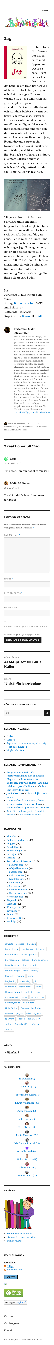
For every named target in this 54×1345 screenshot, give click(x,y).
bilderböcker (11, 954)
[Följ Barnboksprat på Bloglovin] (27, 1302)
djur (24, 965)
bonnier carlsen (26, 427)
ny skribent (28, 1002)
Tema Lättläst (22, 1024)
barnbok (31, 944)
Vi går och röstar (16, 750)
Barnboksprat (11, 1339)
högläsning (11, 981)
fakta (25, 970)
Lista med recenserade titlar (21, 1237)
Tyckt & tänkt (14, 918)
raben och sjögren (14, 1013)
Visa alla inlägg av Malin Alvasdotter (32, 412)
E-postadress (13, 593)
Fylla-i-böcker (16, 875)
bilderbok (41, 949)
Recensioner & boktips (19, 861)
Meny (45, 10)
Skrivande (12, 904)
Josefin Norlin (14, 793)
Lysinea (11, 739)
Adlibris (42, 316)
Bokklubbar (13, 847)
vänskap (36, 1024)
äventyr (9, 1029)
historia (20, 976)
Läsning (11, 857)
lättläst (28, 992)
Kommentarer (14, 1269)
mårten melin (12, 997)
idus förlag (25, 981)
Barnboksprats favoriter (20, 1233)
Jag (36, 427)
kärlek (38, 986)
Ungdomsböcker (18, 893)
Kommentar (12, 535)
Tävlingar (12, 911)
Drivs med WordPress (31, 1339)
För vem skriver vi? (30, 814)
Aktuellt (11, 836)
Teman (10, 914)
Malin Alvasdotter (16, 424)
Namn (8, 579)
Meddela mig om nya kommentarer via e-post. (26, 626)
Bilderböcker (10, 427)
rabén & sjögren (34, 1013)
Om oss (8, 1316)
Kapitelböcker (16, 879)
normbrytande (12, 1002)
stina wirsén (9, 430)
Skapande (12, 900)
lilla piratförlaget (13, 992)
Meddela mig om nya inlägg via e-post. (22, 634)
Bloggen (11, 843)
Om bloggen (11, 1323)
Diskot (10, 736)
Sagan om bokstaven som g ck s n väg (27, 743)
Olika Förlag (11, 1008)
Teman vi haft (14, 1240)
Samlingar (14, 882)
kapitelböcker (25, 986)
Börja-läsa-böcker (18, 868)
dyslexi (32, 965)
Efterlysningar (14, 850)
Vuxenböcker (16, 896)
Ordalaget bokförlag (31, 1008)
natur (25, 997)
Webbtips (11, 921)
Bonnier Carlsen (24, 303)
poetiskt (43, 427)
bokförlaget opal (29, 954)
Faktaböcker (15, 872)
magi (37, 992)
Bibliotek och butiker (18, 840)
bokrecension (12, 960)
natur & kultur (37, 997)
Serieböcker (15, 886)
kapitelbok (10, 986)
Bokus (26, 316)
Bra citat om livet (30, 779)
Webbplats (11, 607)
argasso (20, 944)
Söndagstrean (14, 907)
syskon (8, 1024)
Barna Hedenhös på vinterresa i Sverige (28, 807)
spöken (21, 1018)
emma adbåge (12, 970)
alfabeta (9, 944)
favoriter (9, 976)
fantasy (34, 970)
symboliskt (21, 430)
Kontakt (9, 1330)
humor (31, 976)
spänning (10, 1018)
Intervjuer (12, 854)
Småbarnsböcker (18, 889)
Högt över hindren (17, 747)
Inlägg (10, 1266)
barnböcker (27, 949)
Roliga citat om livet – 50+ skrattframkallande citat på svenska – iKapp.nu (26, 776)
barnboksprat (12, 949)
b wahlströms (12, 965)
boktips (25, 960)
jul (34, 981)
